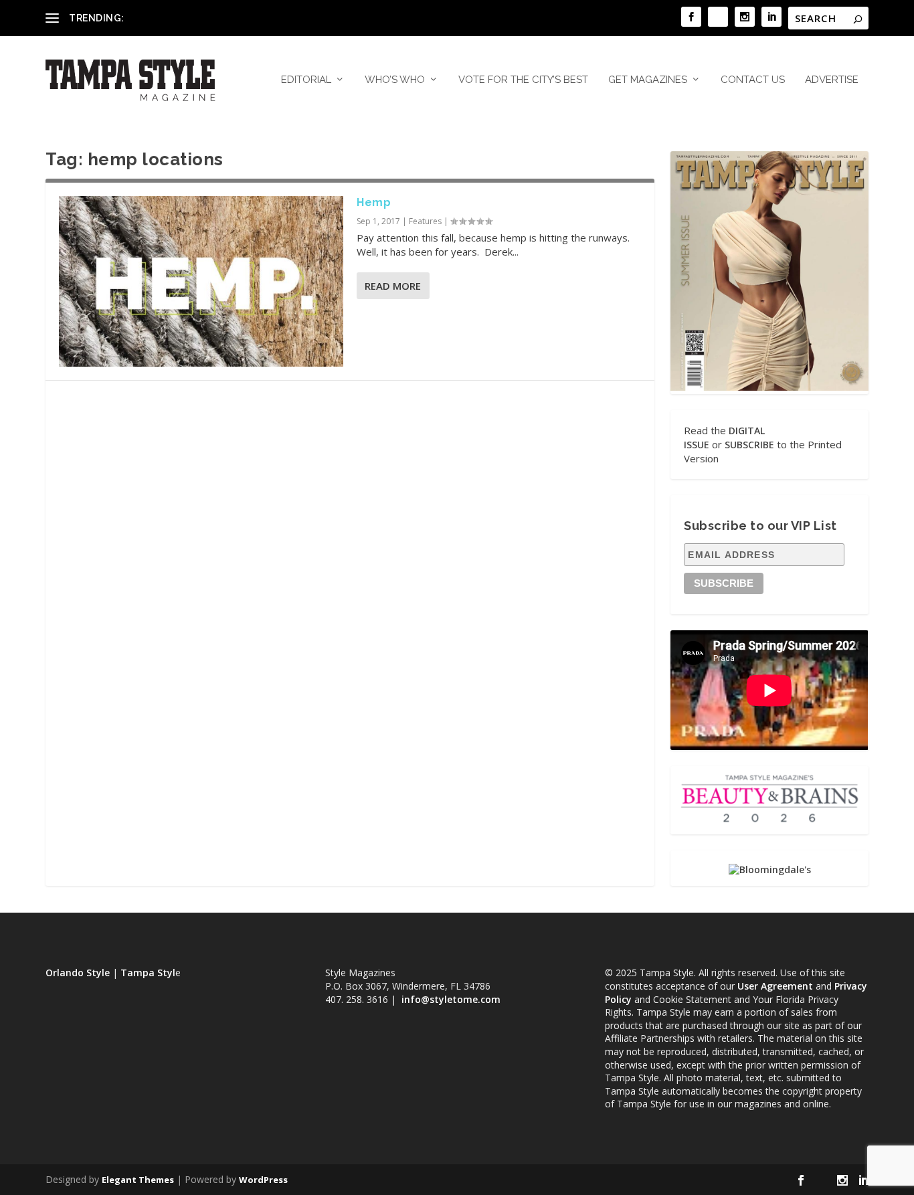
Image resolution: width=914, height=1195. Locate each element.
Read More (393, 285)
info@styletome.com (450, 999)
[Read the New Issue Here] (769, 387)
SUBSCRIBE (749, 444)
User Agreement (775, 986)
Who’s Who (395, 80)
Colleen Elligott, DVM (173, 17)
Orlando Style (77, 972)
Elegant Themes (138, 1180)
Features (425, 221)
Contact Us (753, 80)
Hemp (374, 202)
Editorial (306, 80)
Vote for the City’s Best (523, 80)
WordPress (263, 1180)
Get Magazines (647, 80)
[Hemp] (201, 281)
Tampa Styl (147, 972)
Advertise (831, 80)
